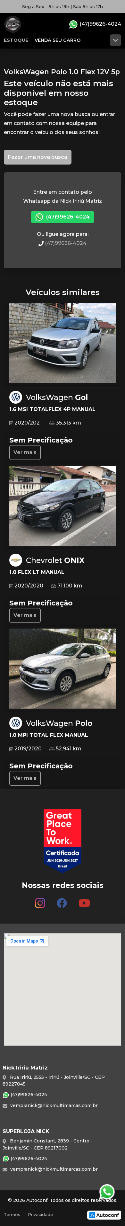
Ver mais (25, 452)
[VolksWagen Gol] (62, 343)
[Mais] (115, 40)
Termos (12, 1214)
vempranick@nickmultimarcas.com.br (53, 1105)
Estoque (16, 40)
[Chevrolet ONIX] (62, 506)
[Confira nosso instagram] (40, 900)
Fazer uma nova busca (37, 157)
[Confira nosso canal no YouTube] (84, 900)
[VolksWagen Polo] (62, 668)
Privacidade (40, 1214)
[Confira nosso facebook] (62, 900)
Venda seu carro (57, 40)
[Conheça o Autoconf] (104, 1215)
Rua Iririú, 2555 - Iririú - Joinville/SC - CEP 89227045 (54, 1080)
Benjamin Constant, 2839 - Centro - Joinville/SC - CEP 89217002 (48, 1144)
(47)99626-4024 (99, 24)
